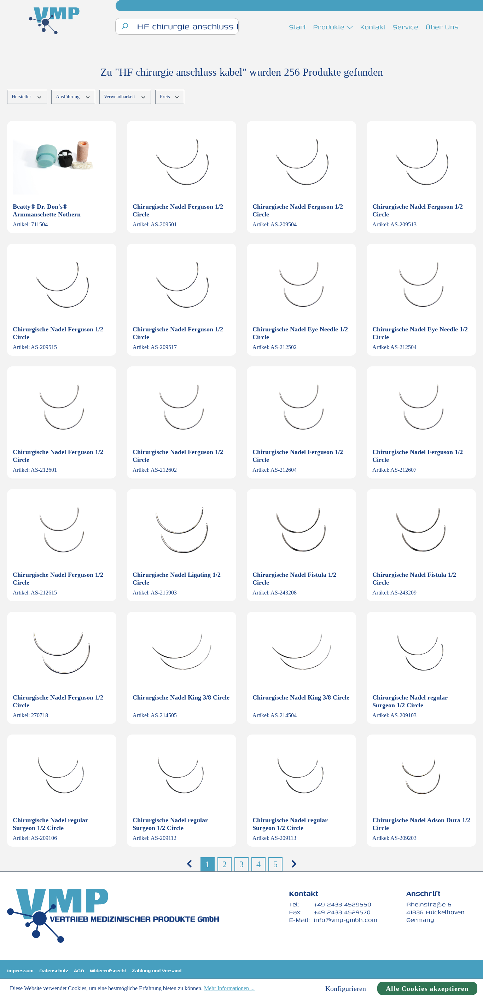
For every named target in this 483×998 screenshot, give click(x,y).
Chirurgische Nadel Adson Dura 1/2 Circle (421, 824)
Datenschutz (53, 970)
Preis (165, 96)
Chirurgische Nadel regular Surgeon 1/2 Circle (410, 701)
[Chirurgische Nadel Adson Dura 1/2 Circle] (421, 775)
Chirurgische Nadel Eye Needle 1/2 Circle (300, 333)
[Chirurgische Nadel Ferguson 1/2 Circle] (182, 162)
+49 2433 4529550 (342, 904)
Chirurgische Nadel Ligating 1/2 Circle (177, 578)
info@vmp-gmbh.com (345, 919)
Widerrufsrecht (108, 970)
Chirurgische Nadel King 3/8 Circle (181, 697)
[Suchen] (124, 26)
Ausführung (68, 96)
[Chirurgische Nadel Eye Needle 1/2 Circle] (301, 284)
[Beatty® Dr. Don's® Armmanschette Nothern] (62, 162)
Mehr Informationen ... (229, 988)
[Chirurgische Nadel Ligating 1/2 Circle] (182, 530)
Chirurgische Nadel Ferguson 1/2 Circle (178, 210)
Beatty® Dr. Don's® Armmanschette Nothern (47, 210)
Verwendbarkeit (120, 96)
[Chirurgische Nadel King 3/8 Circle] (182, 652)
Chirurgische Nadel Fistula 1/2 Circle (294, 578)
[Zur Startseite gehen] (54, 21)
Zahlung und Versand (156, 970)
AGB (79, 970)
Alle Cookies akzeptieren (427, 988)
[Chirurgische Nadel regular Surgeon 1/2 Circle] (421, 652)
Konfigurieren (345, 988)
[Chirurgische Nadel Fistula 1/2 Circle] (301, 530)
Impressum (20, 970)
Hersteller (22, 96)
